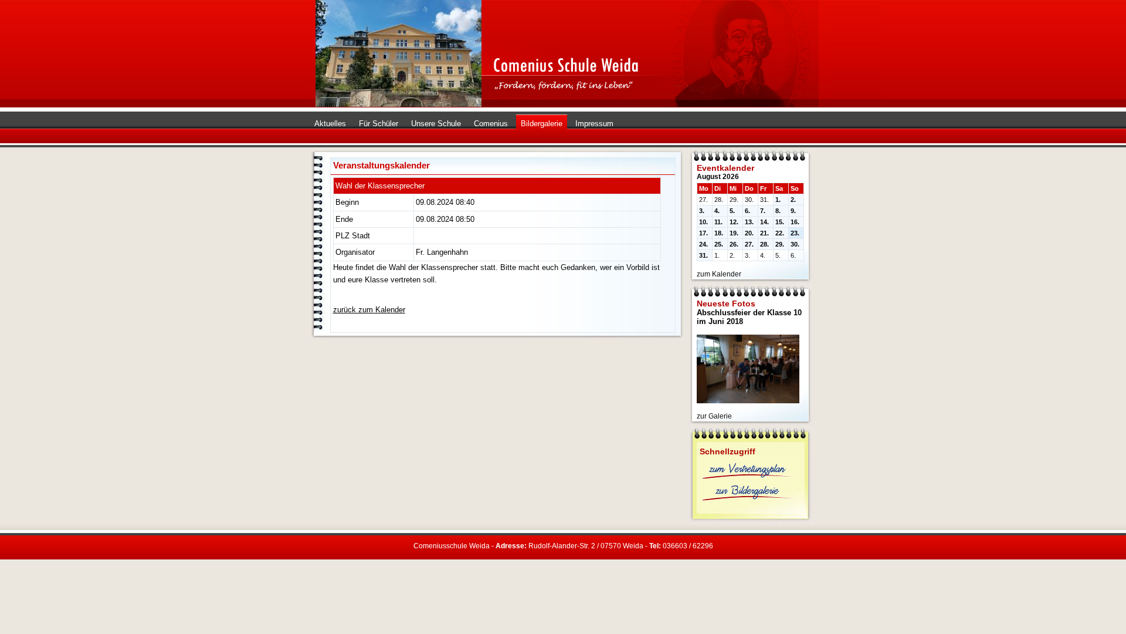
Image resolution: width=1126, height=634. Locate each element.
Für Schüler (378, 123)
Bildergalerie (541, 123)
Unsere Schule (436, 123)
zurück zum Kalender (369, 309)
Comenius (491, 123)
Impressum (594, 123)
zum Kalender (719, 274)
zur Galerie (714, 416)
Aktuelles (330, 123)
